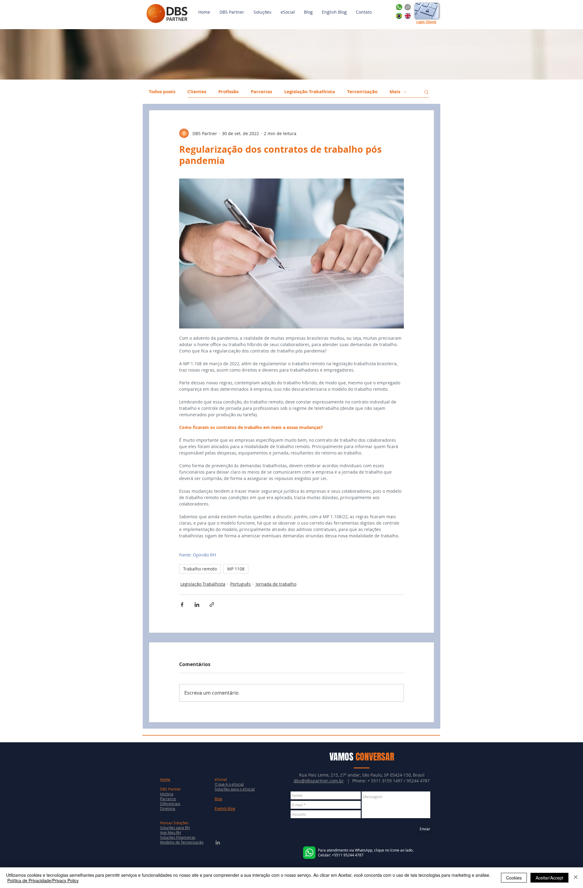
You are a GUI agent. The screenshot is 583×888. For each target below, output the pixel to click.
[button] (262, 12)
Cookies (514, 878)
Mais (395, 91)
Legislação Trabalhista (309, 91)
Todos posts (162, 91)
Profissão (228, 91)
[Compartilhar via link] (212, 604)
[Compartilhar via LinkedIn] (197, 604)
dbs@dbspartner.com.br (319, 781)
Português (240, 584)
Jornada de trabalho (276, 584)
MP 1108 (235, 569)
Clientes (196, 91)
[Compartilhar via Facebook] (182, 604)
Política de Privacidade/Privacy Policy (43, 880)
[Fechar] (575, 877)
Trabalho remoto (200, 569)
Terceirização (362, 91)
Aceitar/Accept (549, 878)
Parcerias (261, 91)
